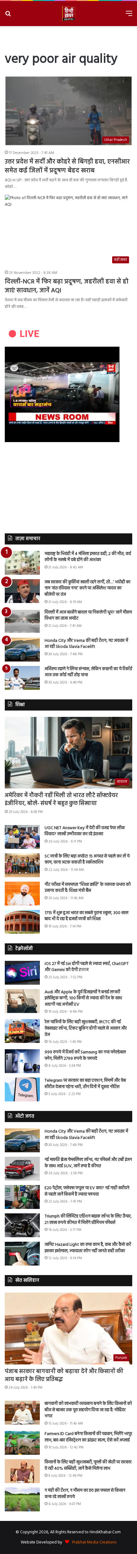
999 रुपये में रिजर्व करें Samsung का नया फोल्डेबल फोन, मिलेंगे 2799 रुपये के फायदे (85, 1055)
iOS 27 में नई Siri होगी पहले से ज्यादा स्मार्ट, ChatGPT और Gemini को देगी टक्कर (87, 967)
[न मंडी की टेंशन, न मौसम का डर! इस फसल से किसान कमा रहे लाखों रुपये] (22, 1499)
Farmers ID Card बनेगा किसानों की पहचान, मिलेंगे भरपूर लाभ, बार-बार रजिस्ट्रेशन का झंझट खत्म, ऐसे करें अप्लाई (88, 1437)
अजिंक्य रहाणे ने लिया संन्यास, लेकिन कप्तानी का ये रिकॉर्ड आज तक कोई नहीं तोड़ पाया (88, 672)
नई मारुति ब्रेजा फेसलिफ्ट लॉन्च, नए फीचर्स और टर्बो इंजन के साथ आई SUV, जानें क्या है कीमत (88, 1163)
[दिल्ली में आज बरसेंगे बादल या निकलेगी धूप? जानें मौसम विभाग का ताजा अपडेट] (22, 621)
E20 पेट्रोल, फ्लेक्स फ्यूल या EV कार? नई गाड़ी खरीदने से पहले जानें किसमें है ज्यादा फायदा (87, 1191)
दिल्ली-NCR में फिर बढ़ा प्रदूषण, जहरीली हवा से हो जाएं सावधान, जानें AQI (66, 286)
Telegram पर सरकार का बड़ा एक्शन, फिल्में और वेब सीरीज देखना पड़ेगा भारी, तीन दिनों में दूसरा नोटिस (85, 1084)
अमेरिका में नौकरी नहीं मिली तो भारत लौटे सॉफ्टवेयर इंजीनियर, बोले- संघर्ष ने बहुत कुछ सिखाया (61, 799)
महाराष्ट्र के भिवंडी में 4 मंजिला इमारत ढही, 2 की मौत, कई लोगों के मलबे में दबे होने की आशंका (88, 557)
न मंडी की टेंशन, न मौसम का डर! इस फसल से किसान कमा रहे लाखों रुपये (85, 1494)
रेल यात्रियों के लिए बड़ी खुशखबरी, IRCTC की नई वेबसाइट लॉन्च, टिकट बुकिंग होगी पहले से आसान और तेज (86, 1028)
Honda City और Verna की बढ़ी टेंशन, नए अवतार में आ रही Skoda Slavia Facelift (86, 644)
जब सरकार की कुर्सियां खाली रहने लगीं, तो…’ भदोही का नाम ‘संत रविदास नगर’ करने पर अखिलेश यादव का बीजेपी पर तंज (87, 588)
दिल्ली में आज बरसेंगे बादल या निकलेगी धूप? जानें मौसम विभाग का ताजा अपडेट (88, 615)
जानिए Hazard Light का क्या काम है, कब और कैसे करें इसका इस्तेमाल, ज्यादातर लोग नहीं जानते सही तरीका (88, 1248)
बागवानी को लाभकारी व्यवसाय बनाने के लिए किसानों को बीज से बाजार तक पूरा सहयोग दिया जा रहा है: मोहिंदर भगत (88, 1410)
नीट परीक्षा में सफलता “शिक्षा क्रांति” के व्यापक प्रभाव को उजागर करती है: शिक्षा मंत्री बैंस (88, 888)
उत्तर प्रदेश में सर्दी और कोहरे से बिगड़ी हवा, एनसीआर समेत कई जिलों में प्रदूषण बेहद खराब (67, 166)
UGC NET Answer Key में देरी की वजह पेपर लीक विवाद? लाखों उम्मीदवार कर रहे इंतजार (85, 831)
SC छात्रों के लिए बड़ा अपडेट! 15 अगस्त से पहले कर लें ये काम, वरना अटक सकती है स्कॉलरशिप (87, 859)
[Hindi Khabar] (68, 13)
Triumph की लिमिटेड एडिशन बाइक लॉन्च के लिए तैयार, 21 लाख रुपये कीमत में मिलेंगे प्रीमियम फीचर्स (88, 1219)
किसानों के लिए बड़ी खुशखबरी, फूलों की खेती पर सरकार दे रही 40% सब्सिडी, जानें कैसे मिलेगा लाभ (88, 1465)
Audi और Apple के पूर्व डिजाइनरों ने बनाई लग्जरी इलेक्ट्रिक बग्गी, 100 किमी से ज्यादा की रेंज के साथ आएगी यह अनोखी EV (83, 998)
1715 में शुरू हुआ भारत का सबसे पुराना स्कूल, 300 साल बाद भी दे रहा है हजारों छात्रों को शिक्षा (86, 916)
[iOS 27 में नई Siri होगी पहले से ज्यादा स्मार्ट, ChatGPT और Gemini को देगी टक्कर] (22, 973)
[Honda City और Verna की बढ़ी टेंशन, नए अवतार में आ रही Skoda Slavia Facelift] (22, 650)
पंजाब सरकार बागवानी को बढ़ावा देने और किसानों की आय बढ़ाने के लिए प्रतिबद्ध (64, 1375)
